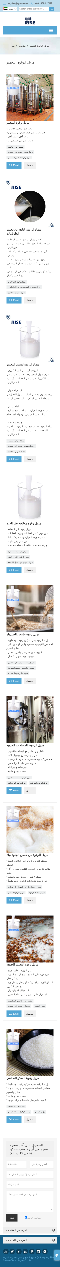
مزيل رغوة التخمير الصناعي (19, 157)
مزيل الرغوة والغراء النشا (18, 557)
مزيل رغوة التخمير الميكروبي (20, 1001)
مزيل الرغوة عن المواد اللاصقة (20, 562)
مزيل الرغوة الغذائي (16, 892)
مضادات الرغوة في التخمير (19, 1006)
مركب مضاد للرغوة (37, 892)
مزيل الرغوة (40, 1006)
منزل (12, 45)
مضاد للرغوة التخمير (16, 451)
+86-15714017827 (43, 3)
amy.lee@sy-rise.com (18, 3)
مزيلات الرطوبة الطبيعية (18, 673)
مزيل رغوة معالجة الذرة (17, 552)
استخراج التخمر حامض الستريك (21, 668)
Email (14, 165)
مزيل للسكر (40, 1112)
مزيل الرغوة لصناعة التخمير (19, 777)
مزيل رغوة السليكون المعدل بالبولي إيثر (24, 887)
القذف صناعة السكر (16, 1106)
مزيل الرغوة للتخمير (16, 292)
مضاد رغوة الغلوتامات (17, 282)
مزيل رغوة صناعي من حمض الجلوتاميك (24, 287)
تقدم (12, 1217)
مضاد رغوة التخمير (15, 147)
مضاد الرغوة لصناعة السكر (19, 1112)
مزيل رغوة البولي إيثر (17, 783)
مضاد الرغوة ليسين (16, 441)
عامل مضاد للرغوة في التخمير (20, 152)
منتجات (22, 45)
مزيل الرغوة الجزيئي (38, 783)
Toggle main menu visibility (51, 30)
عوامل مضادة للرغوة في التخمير (21, 446)
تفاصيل (29, 165)
